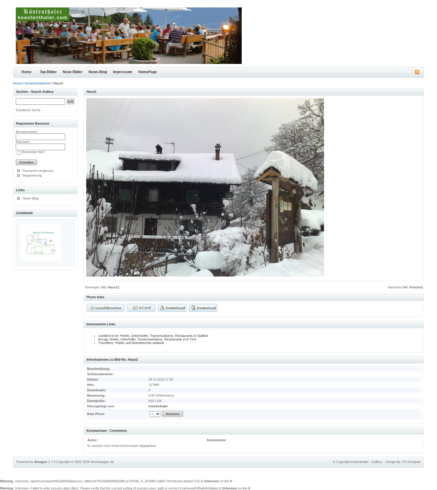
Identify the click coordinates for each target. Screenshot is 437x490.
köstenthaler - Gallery (366, 462)
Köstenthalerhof (38, 83)
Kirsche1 (416, 287)
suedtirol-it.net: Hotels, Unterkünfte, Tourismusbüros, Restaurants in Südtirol (153, 335)
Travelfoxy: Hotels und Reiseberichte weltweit (131, 343)
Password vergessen (38, 170)
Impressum (122, 72)
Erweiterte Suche (28, 110)
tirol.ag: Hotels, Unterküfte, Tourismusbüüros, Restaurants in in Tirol (147, 339)
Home (26, 72)
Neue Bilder (73, 72)
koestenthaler (158, 406)
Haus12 (113, 287)
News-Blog (98, 72)
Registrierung (32, 175)
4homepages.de (102, 462)
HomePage (147, 72)
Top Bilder (48, 72)
